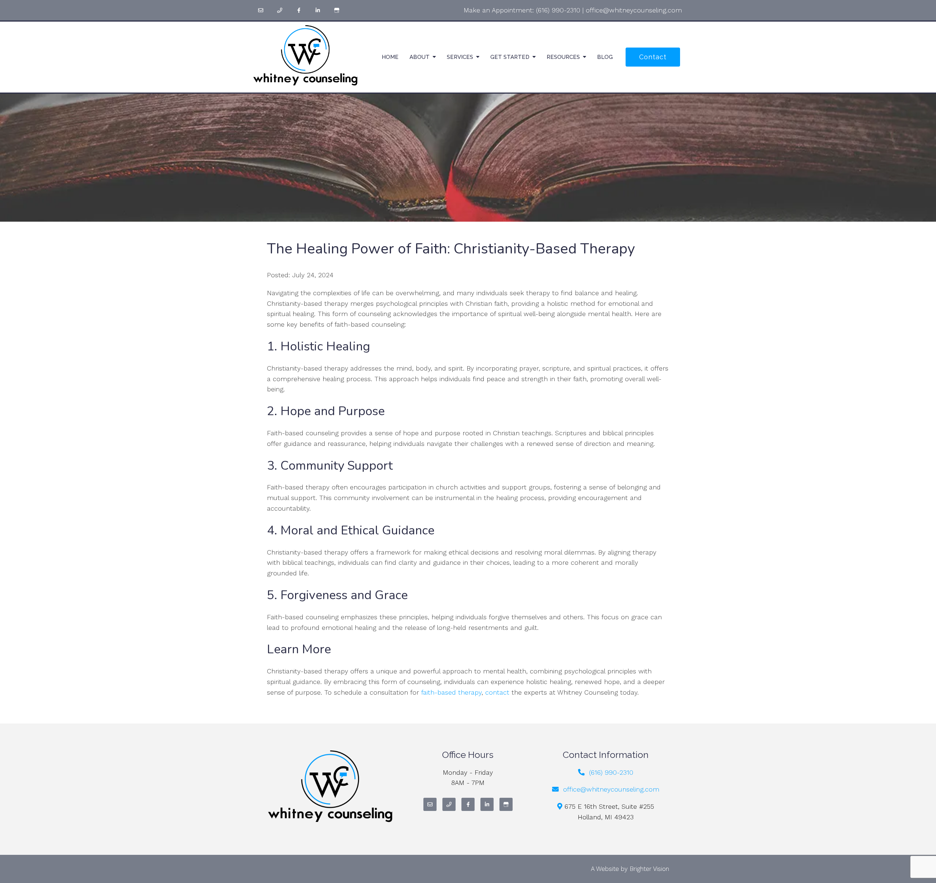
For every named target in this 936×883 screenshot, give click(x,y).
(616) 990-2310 (558, 10)
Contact (653, 57)
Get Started (509, 57)
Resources (563, 57)
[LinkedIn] (317, 10)
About (420, 57)
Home (390, 57)
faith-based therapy (451, 692)
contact (497, 692)
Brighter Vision (649, 868)
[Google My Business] (336, 10)
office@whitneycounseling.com (634, 10)
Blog (605, 57)
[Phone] (279, 10)
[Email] (260, 10)
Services (460, 57)
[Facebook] (298, 10)
